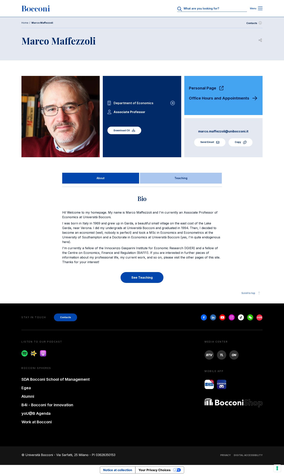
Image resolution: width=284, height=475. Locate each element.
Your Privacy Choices (155, 470)
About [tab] (101, 178)
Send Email (207, 142)
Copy (238, 142)
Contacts (251, 23)
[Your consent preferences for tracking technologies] (277, 468)
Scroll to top (248, 293)
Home (24, 22)
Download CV (122, 130)
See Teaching (142, 277)
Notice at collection (117, 470)
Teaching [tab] (180, 178)
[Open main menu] (260, 8)
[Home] (35, 8)
